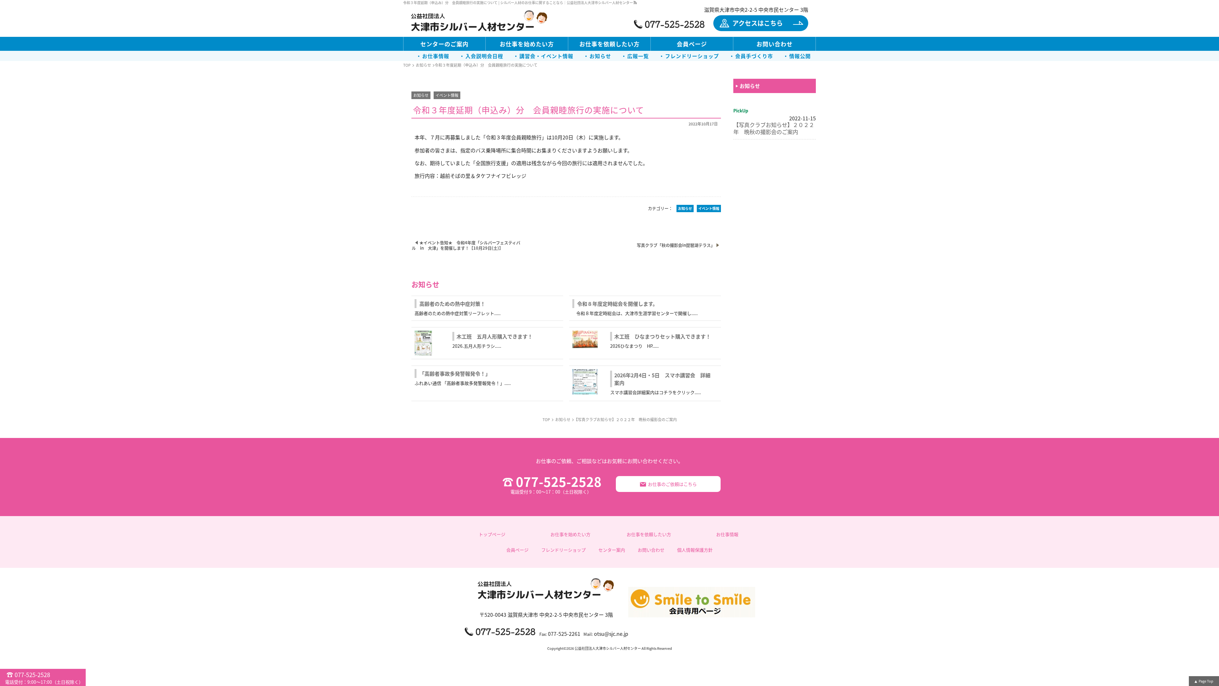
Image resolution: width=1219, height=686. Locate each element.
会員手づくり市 (754, 56)
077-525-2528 (556, 484)
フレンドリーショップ (692, 56)
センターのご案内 (444, 44)
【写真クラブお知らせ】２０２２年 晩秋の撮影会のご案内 (773, 128)
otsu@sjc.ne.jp (611, 633)
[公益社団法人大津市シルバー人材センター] (479, 22)
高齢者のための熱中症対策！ (452, 303)
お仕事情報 (435, 56)
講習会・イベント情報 (546, 56)
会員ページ (692, 44)
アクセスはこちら (757, 23)
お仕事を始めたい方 (527, 44)
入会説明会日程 (484, 56)
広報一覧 (638, 56)
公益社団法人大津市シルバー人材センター (608, 648)
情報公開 (800, 56)
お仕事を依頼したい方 (609, 44)
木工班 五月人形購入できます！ (494, 336)
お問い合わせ (774, 44)
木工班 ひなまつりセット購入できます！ (662, 336)
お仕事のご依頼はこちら (672, 484)
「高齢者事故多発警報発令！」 (454, 373)
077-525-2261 (564, 633)
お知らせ (600, 56)
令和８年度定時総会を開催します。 (617, 303)
